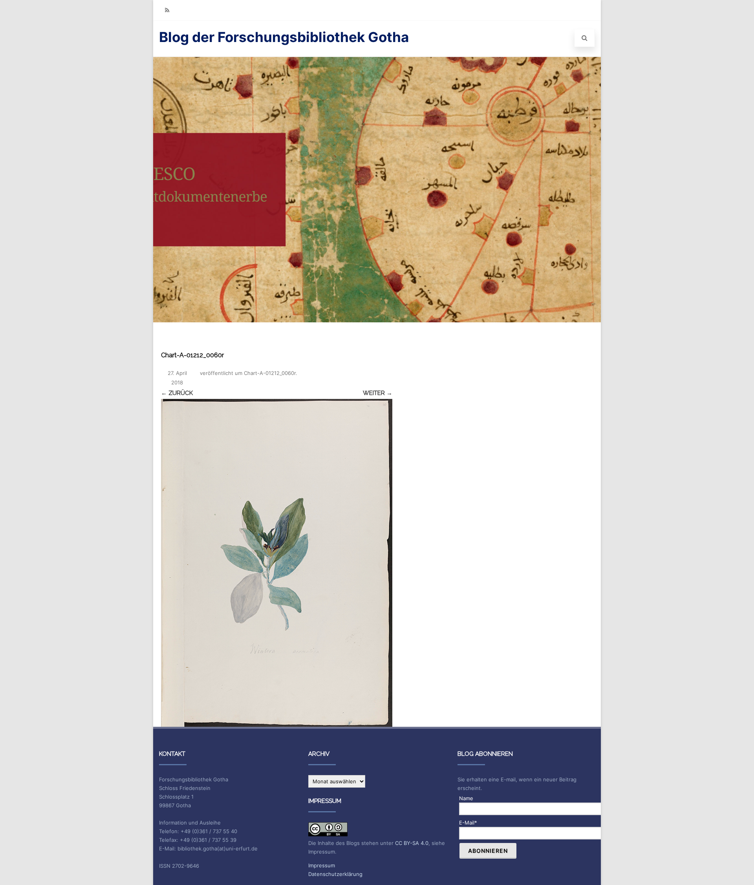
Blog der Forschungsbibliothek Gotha (284, 37)
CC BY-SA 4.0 (411, 843)
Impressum (321, 865)
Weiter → (377, 393)
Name (466, 798)
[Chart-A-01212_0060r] (276, 563)
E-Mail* (468, 822)
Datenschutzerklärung (335, 874)
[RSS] (167, 10)
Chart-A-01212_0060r (270, 373)
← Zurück (177, 393)
